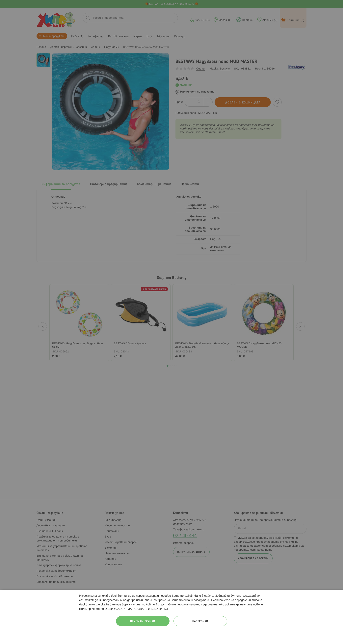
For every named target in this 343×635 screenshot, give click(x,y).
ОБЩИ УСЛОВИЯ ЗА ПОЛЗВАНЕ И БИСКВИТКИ (136, 609)
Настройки (200, 621)
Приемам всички (142, 621)
